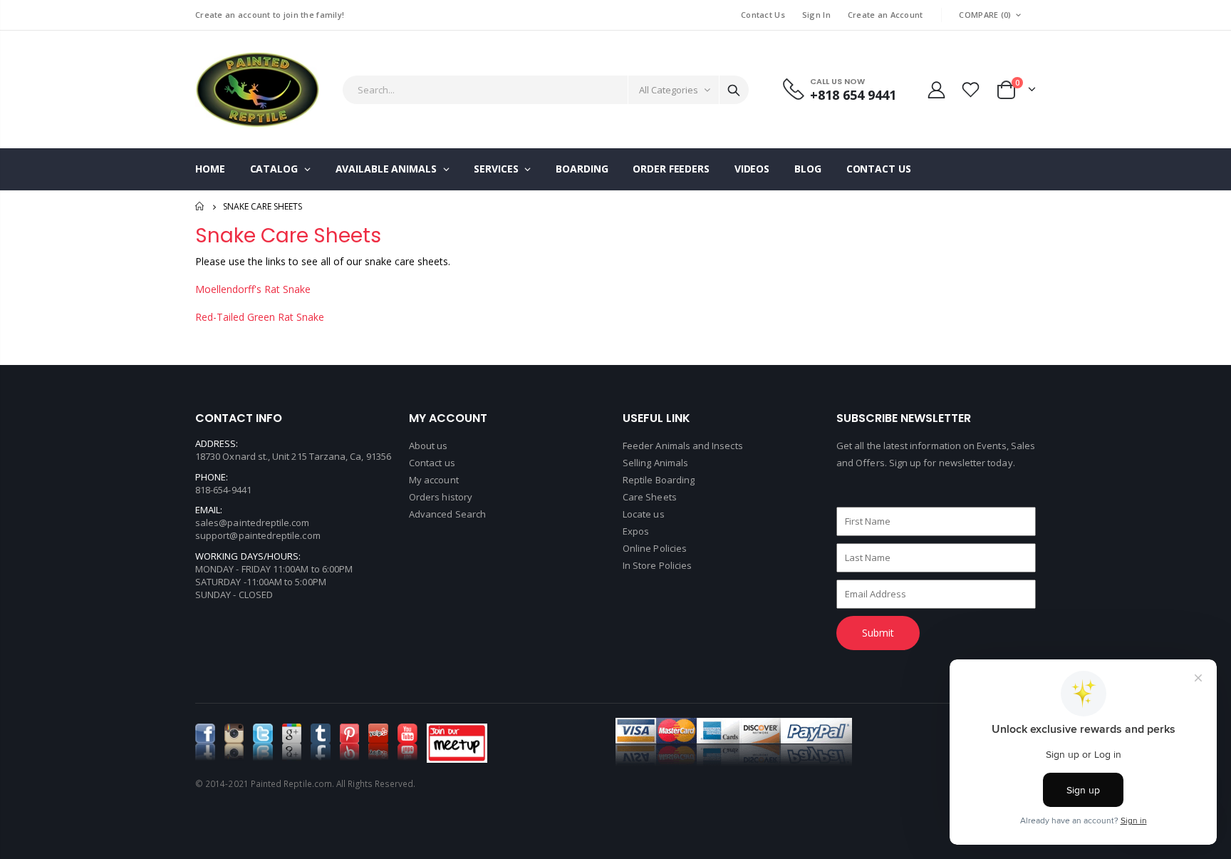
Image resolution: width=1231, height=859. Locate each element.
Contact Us (763, 14)
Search (734, 90)
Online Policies (655, 548)
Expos (636, 531)
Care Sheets (650, 496)
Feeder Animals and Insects (683, 445)
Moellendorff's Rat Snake (253, 289)
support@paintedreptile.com (258, 535)
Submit (878, 632)
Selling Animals (655, 462)
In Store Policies (657, 565)
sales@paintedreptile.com (252, 522)
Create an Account (885, 14)
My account (434, 479)
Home (200, 206)
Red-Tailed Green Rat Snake (259, 317)
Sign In (816, 14)
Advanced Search (447, 514)
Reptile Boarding (659, 479)
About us (428, 445)
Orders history (440, 496)
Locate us (644, 514)
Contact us (432, 462)
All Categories (668, 89)
